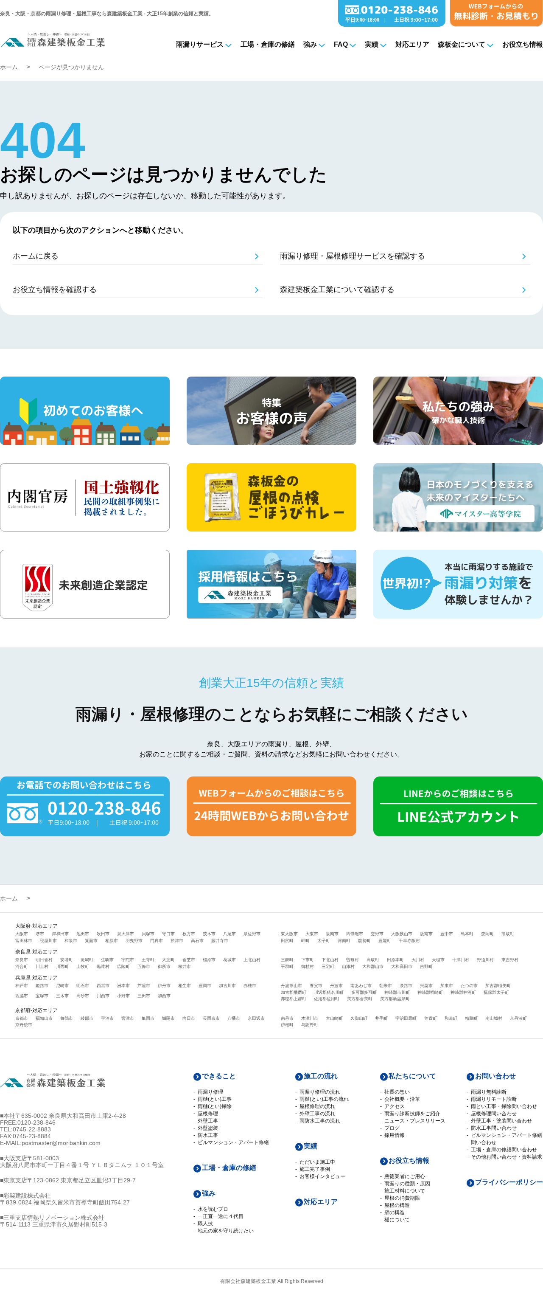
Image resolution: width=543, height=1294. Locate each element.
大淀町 (168, 959)
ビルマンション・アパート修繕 (233, 1142)
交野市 (377, 933)
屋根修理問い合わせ (494, 1114)
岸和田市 (60, 933)
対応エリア (412, 44)
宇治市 (107, 1018)
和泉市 (70, 940)
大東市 (311, 933)
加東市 (446, 985)
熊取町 (507, 933)
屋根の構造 (397, 1205)
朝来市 (385, 985)
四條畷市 (354, 933)
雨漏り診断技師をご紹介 (412, 1114)
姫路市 (42, 985)
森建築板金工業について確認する (337, 289)
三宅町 (328, 966)
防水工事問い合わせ (494, 1128)
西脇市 (21, 995)
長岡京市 (211, 1018)
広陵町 (123, 966)
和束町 (451, 1018)
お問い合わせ (495, 1076)
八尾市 (229, 933)
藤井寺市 (219, 940)
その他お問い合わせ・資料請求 (506, 1157)
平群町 (287, 966)
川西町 (62, 966)
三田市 (143, 995)
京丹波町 (518, 1018)
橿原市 (209, 959)
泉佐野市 (252, 933)
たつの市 (469, 985)
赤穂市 (250, 985)
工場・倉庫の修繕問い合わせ (504, 1150)
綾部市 (87, 1018)
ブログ (392, 1128)
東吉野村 (509, 959)
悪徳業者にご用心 (404, 1176)
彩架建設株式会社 (27, 1195)
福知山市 (44, 1018)
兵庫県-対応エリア (36, 978)
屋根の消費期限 (402, 1198)
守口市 (168, 933)
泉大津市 (125, 933)
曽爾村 (352, 959)
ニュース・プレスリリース (414, 1121)
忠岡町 (487, 933)
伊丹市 (164, 985)
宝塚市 (42, 995)
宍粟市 (426, 985)
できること (219, 1076)
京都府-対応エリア (36, 1010)
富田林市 (23, 940)
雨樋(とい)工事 (215, 1099)
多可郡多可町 (364, 992)
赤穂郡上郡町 (293, 998)
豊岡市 (205, 985)
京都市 (21, 1018)
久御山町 (358, 1018)
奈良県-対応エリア (36, 952)
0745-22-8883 (32, 1129)
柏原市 (111, 940)
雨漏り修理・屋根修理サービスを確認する (352, 256)
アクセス (394, 1106)
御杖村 (307, 966)
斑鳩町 (87, 959)
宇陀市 (127, 959)
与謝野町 (309, 1024)
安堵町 (66, 959)
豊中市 (446, 933)
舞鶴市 (66, 1018)
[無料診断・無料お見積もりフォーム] (496, 24)
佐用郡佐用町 (326, 998)
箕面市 (91, 940)
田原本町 (395, 959)
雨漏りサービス (200, 44)
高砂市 (82, 995)
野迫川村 (485, 959)
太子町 (323, 940)
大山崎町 (334, 1018)
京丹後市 (23, 1024)
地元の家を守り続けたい (226, 1231)
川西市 (103, 995)
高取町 (373, 959)
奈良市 (21, 959)
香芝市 (188, 959)
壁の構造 (394, 1212)
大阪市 (21, 933)
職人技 (205, 1223)
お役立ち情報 (522, 44)
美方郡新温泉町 (395, 998)
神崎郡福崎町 (430, 992)
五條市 (143, 966)
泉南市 (332, 933)
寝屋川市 (48, 940)
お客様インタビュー (322, 1176)
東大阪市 (289, 933)
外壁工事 (208, 1121)
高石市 (197, 940)
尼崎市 (62, 985)
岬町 (305, 940)
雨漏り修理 (210, 1092)
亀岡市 (148, 1018)
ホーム (9, 67)
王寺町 (148, 959)
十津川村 (460, 959)
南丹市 (287, 1018)
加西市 (164, 995)
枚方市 (188, 933)
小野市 (123, 995)
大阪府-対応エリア (36, 926)
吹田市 (103, 933)
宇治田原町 (406, 1018)
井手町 (381, 1018)
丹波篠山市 (291, 985)
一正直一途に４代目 (221, 1216)
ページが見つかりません (71, 67)
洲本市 (123, 985)
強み (310, 44)
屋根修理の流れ (317, 1106)
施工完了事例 (314, 1169)
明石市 (82, 985)
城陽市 (168, 1018)
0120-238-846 (36, 1122)
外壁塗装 (208, 1128)
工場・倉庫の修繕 (268, 44)
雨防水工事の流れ (319, 1121)
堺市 (40, 933)
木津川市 (309, 1018)
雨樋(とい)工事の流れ (324, 1099)
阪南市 (426, 933)
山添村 (348, 966)
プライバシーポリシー (509, 1182)
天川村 (417, 959)
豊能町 (384, 940)
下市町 (307, 959)
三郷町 (287, 959)
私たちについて (412, 1076)
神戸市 (21, 985)
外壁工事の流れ (317, 1114)
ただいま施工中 (317, 1162)
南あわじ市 (361, 985)
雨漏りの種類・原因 (407, 1184)
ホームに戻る (36, 256)
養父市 (316, 985)
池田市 (82, 933)
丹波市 (336, 985)
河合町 (21, 966)
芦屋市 (143, 985)
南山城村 (493, 1018)
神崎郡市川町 (397, 992)
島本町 (467, 933)
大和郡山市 (372, 966)
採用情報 (394, 1135)
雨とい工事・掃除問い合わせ (504, 1106)
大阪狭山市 (401, 933)
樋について (397, 1220)
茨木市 (209, 933)
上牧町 (82, 966)
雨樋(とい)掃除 (215, 1106)
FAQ (341, 44)
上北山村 (252, 959)
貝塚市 (148, 933)
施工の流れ (321, 1076)
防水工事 (208, 1135)
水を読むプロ (213, 1209)
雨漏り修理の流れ (319, 1092)
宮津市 (127, 1018)
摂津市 (177, 940)
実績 (371, 44)
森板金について (461, 44)
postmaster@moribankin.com (61, 1142)
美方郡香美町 (359, 998)
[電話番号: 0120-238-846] (391, 24)
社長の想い (397, 1092)
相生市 (184, 985)
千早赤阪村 (409, 940)
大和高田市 (401, 966)
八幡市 (233, 1018)
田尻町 (287, 940)
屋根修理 (208, 1114)
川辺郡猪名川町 (329, 992)
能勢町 (364, 940)
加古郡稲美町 (498, 985)
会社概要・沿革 (402, 1099)
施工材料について (404, 1191)
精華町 (471, 1018)
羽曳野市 (134, 940)
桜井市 (184, 966)
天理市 (438, 959)
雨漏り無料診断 (489, 1092)
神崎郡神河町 (463, 992)
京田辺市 (256, 1018)
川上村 (42, 966)
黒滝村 (103, 966)
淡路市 (406, 985)
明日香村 (44, 959)
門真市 (156, 940)
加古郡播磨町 (293, 992)
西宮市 (103, 985)
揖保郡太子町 (496, 992)
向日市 (188, 1018)
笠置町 (430, 1018)
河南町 (344, 940)
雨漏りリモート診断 (494, 1099)
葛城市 (229, 959)
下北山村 (330, 959)
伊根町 (287, 1024)
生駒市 (107, 959)
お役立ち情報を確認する (55, 289)
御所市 (164, 966)
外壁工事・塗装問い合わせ (501, 1121)
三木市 (62, 995)
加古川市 (227, 985)
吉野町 (426, 966)
